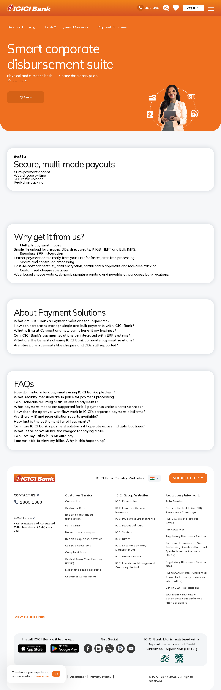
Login (190, 8)
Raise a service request (81, 532)
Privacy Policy (100, 677)
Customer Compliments (81, 576)
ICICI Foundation (126, 501)
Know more (17, 80)
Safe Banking (174, 501)
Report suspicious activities (84, 538)
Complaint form (75, 552)
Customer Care (75, 508)
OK (56, 674)
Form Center (73, 525)
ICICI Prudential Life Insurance (135, 518)
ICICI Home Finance (128, 556)
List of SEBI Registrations (183, 587)
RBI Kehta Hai (175, 529)
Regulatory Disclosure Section (186, 536)
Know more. (42, 675)
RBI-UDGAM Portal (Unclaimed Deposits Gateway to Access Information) (186, 577)
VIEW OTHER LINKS (30, 617)
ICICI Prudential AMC (129, 525)
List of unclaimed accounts (83, 569)
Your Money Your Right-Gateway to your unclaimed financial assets (184, 598)
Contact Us (72, 501)
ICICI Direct (122, 538)
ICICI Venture (124, 532)
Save (28, 97)
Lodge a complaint (78, 545)
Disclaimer (78, 677)
